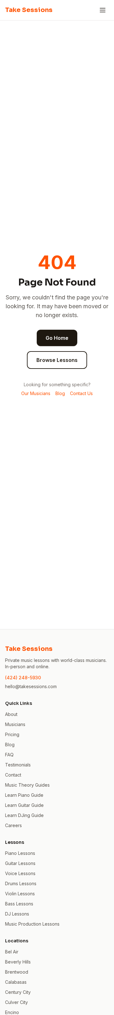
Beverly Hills (18, 961)
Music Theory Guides (27, 785)
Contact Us (81, 393)
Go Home (57, 338)
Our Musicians (35, 393)
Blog (60, 393)
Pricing (12, 734)
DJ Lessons (17, 913)
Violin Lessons (20, 893)
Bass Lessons (19, 903)
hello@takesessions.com (31, 686)
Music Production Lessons (32, 924)
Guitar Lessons (20, 863)
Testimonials (18, 764)
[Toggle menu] (102, 10)
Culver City (16, 1002)
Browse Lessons (57, 360)
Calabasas (16, 982)
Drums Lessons (20, 883)
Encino (12, 1012)
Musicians (15, 724)
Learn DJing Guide (24, 815)
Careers (13, 825)
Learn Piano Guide (24, 795)
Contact (13, 775)
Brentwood (16, 972)
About (11, 714)
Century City (18, 992)
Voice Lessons (20, 873)
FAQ (9, 754)
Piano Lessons (20, 853)
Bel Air (11, 951)
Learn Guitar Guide (24, 805)
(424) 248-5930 (23, 677)
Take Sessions (29, 10)
